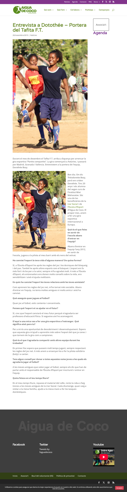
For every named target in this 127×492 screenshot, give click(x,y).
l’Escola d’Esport (75, 207)
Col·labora (74, 10)
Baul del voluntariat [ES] (42, 476)
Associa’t (24, 476)
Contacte (83, 2)
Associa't (101, 24)
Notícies (67, 2)
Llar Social (73, 204)
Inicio (15, 476)
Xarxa (96, 2)
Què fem (61, 10)
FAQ (90, 2)
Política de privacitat (65, 476)
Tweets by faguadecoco (45, 451)
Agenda (75, 2)
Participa (89, 10)
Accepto (119, 488)
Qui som (47, 10)
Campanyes (104, 10)
